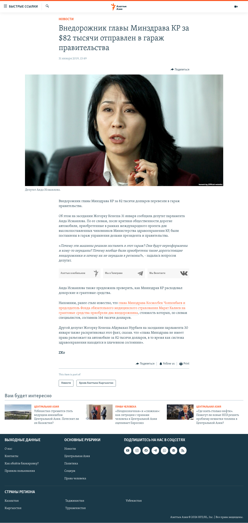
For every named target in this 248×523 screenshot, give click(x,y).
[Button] (180, 69)
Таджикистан (74, 500)
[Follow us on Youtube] (127, 450)
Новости (66, 19)
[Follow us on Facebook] (146, 450)
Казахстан (12, 500)
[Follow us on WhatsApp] (164, 450)
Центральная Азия (46, 406)
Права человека (125, 406)
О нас (8, 449)
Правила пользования (20, 471)
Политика (71, 463)
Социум (69, 471)
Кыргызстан (13, 508)
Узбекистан (134, 500)
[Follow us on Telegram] (155, 450)
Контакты (11, 456)
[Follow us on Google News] (173, 450)
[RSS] (182, 450)
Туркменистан (75, 508)
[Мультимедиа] (236, 6)
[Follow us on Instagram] (136, 450)
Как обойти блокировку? (22, 463)
